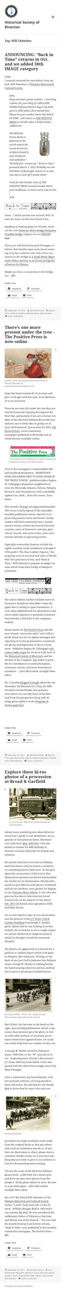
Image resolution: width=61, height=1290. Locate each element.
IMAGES (46, 234)
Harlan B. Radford (17, 313)
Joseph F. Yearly (11, 1275)
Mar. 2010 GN (30, 843)
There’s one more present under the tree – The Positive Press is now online (30, 334)
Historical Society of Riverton (22, 24)
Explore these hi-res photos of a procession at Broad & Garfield (28, 776)
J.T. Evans (35, 1272)
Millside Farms (32, 313)
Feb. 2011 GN (12, 903)
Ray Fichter (47, 1275)
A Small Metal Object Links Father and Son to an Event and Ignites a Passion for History (30, 260)
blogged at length (29, 682)
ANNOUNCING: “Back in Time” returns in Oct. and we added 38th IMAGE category (29, 61)
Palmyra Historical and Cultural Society (27, 1201)
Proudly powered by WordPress (19, 1286)
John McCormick (37, 310)
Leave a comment (15, 316)
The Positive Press (33, 629)
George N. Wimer (23, 1272)
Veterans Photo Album (25, 892)
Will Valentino (46, 313)
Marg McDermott (26, 1275)
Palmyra (38, 1275)
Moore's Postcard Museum (36, 758)
